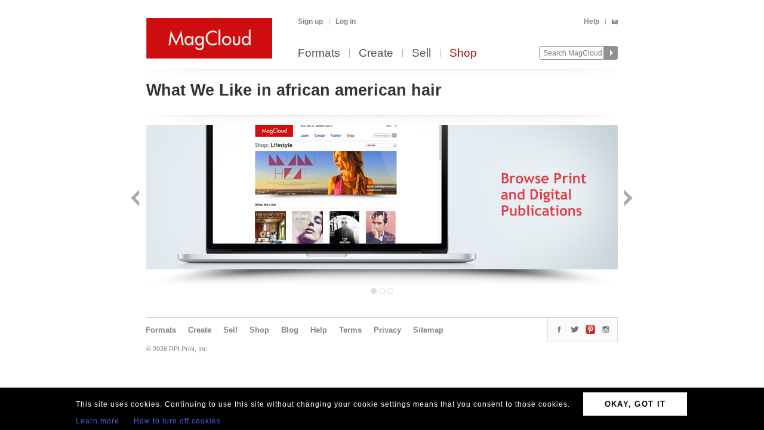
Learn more (97, 421)
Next (627, 199)
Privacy (387, 329)
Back (136, 199)
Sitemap (428, 329)
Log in (345, 21)
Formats (319, 53)
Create (376, 53)
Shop (463, 53)
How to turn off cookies (177, 421)
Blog (289, 329)
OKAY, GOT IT (635, 404)
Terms (350, 329)
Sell (421, 53)
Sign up (310, 21)
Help (591, 21)
